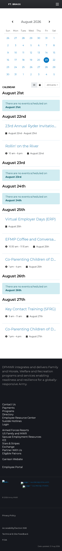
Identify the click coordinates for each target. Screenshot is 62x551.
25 (23, 67)
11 (23, 52)
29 (31, 38)
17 (15, 60)
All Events (51, 85)
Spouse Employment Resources (21, 437)
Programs (8, 411)
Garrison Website (12, 459)
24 (15, 67)
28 (23, 38)
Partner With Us (12, 450)
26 (8, 38)
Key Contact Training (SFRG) (30, 309)
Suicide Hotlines (12, 421)
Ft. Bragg (14, 4)
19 (31, 60)
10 (15, 52)
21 (46, 60)
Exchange (8, 447)
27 (15, 38)
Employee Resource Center (19, 418)
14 (46, 52)
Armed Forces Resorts (15, 430)
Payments (8, 408)
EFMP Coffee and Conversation (31, 239)
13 (39, 52)
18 (23, 60)
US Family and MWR (14, 433)
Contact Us (8, 404)
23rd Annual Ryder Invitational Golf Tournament (31, 126)
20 (38, 60)
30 (38, 38)
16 (8, 60)
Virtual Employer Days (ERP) (30, 219)
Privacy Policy (9, 515)
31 (46, 38)
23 (8, 67)
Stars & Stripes (10, 443)
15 (54, 52)
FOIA (4, 540)
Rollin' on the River (22, 146)
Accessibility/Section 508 (14, 528)
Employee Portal (12, 467)
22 (54, 60)
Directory (8, 414)
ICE (4, 440)
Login (5, 424)
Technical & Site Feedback (15, 534)
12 (31, 52)
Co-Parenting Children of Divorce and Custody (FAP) (31, 259)
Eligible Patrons (11, 453)
